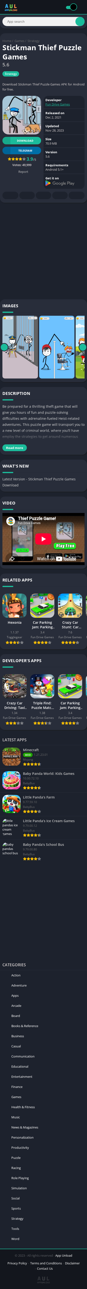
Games (19, 41)
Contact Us (45, 1268)
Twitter (27, 195)
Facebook (10, 195)
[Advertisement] (43, 251)
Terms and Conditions (46, 1263)
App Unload (63, 1255)
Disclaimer (72, 1263)
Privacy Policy (17, 1263)
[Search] (80, 21)
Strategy (34, 41)
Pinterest (43, 195)
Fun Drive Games (57, 104)
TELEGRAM (25, 150)
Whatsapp (77, 195)
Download (25, 140)
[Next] (83, 347)
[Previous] (4, 347)
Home (6, 41)
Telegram (60, 195)
